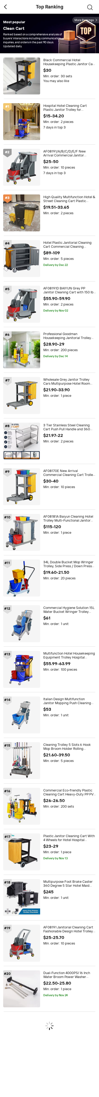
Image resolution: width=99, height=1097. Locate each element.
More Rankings (84, 20)
